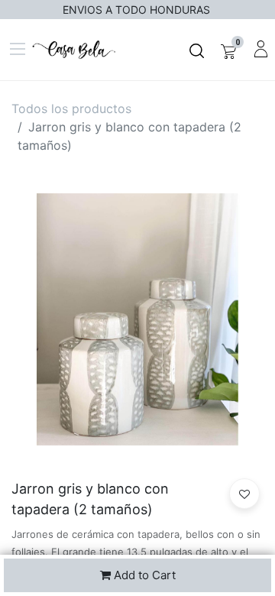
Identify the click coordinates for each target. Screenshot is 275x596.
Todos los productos (71, 108)
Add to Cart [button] (143, 575)
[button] (244, 493)
